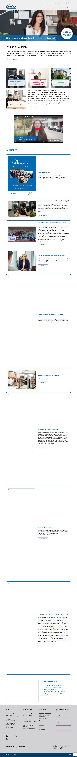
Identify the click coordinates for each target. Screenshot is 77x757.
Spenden (59, 3)
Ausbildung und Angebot (25, 8)
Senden (63, 731)
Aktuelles (46, 3)
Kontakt (51, 3)
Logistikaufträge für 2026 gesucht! (48, 375)
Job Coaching (12, 739)
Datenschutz (59, 754)
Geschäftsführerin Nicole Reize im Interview (51, 255)
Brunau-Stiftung (13, 736)
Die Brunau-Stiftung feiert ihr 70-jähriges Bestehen (50, 315)
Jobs (55, 3)
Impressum (65, 754)
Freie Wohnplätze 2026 (45, 527)
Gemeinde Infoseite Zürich (29, 728)
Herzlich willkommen (44, 172)
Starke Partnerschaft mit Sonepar (48, 429)
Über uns (69, 8)
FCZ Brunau (42, 729)
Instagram (10, 727)
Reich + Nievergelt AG (28, 725)
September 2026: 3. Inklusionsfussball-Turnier (52, 223)
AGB (70, 754)
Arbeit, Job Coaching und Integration (41, 8)
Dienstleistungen (61, 8)
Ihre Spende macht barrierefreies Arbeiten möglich (53, 201)
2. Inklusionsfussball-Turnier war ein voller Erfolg (53, 614)
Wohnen (53, 8)
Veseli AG (25, 726)
